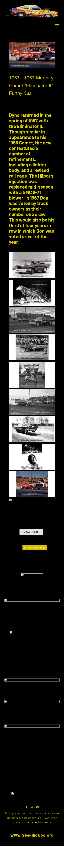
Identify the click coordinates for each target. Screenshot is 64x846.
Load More (31, 532)
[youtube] (37, 807)
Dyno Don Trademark (33, 813)
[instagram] (32, 807)
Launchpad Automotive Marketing (32, 822)
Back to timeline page (34, 547)
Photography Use (30, 817)
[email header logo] (32, 793)
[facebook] (26, 807)
